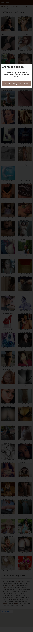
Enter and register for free (16, 83)
